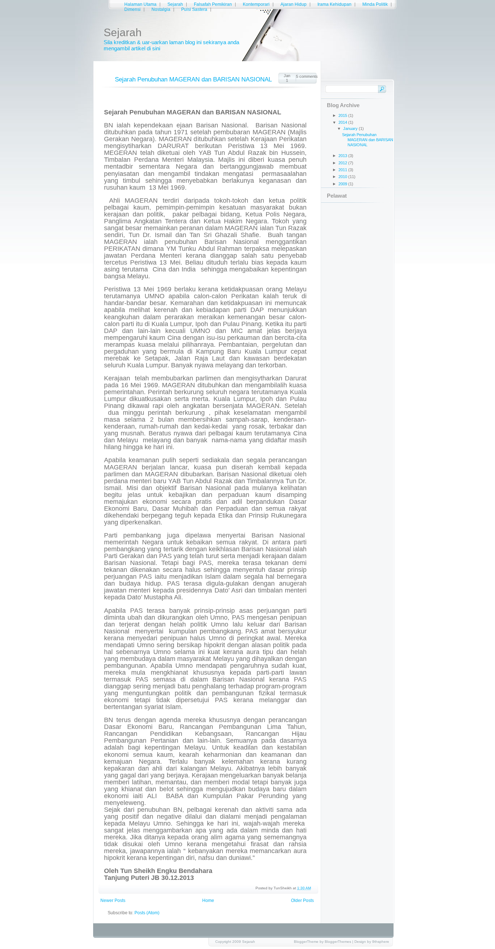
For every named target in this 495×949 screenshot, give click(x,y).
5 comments (306, 76)
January (351, 128)
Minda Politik (375, 4)
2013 (343, 155)
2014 (343, 122)
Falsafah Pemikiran (213, 4)
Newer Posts (112, 900)
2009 (343, 184)
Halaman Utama (140, 4)
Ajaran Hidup (293, 4)
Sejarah (175, 4)
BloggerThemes (338, 942)
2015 (343, 115)
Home (208, 900)
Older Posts (302, 900)
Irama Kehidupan (334, 4)
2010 (343, 176)
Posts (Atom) (146, 912)
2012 (343, 163)
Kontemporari (256, 4)
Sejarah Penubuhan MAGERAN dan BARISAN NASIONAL (193, 79)
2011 (343, 170)
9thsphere (380, 942)
